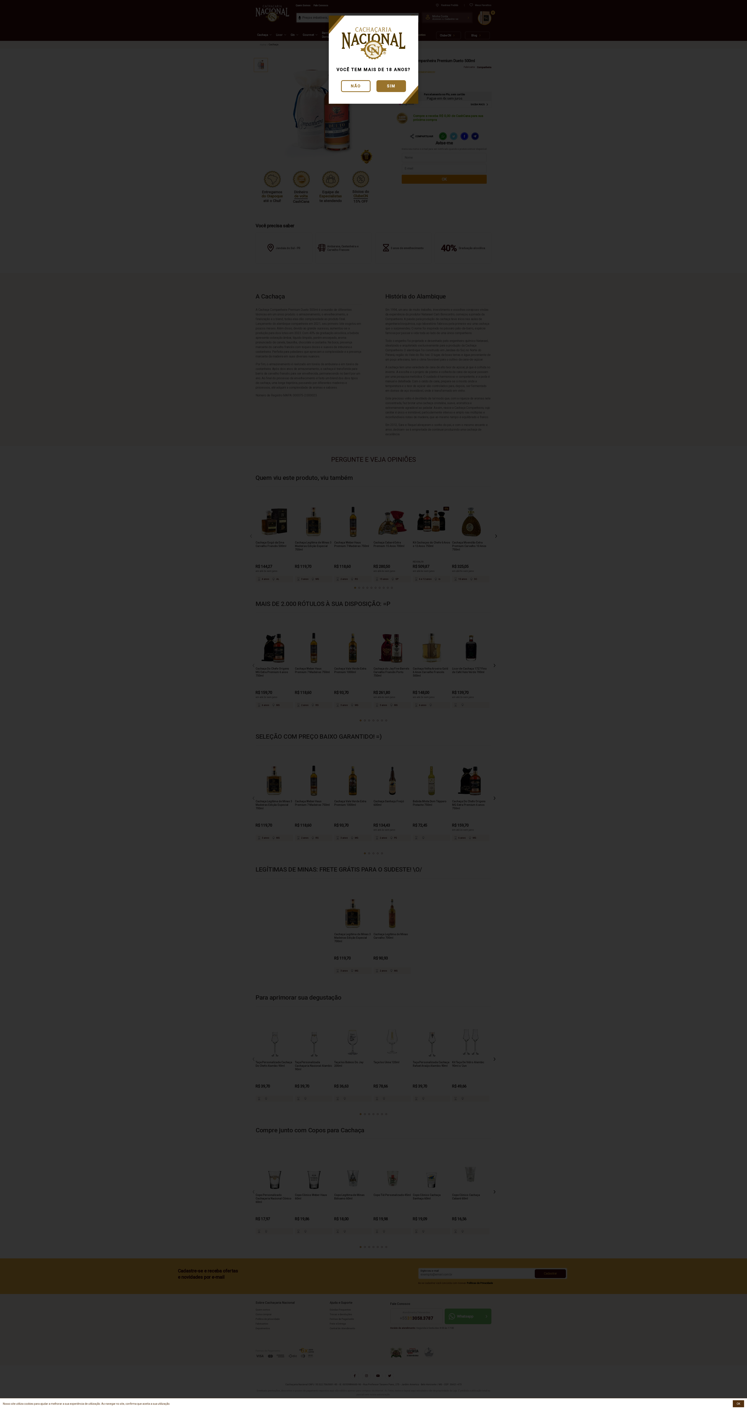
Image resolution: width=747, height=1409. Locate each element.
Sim (391, 86)
